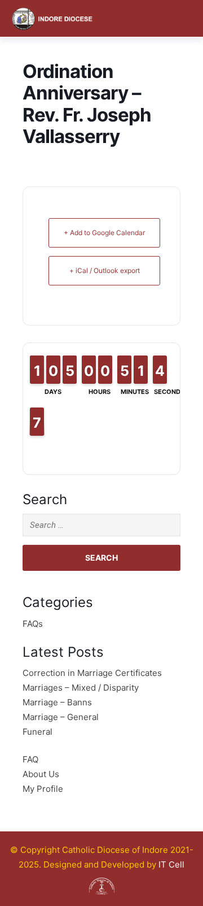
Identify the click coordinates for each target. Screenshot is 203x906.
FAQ (30, 759)
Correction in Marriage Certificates (92, 672)
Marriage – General (61, 717)
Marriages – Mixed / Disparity (81, 687)
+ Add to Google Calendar (104, 232)
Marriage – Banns (57, 702)
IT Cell (171, 864)
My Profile (43, 788)
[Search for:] (101, 525)
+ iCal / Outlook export (104, 270)
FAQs (33, 623)
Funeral (37, 731)
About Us (41, 774)
